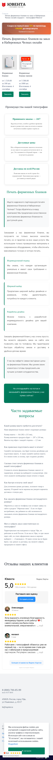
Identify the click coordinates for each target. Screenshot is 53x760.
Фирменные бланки (7, 74)
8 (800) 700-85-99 (11, 689)
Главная (5, 14)
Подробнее (13, 744)
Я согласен (26, 751)
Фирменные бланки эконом (25, 74)
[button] (44, 5)
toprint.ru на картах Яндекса (26, 667)
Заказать (7, 94)
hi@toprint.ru (7, 707)
